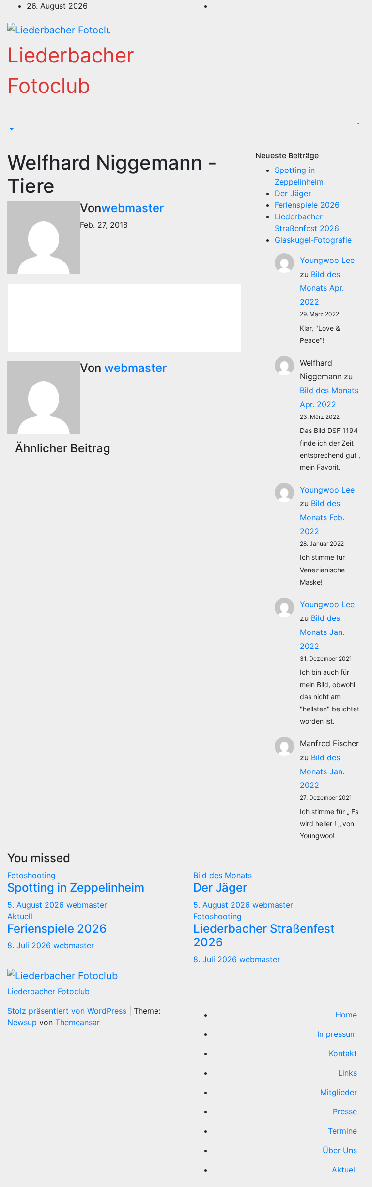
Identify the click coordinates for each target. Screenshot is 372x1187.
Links (347, 1073)
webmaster (132, 208)
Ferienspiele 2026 (307, 205)
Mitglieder (338, 1092)
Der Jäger (293, 193)
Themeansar (77, 1022)
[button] (11, 130)
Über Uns (340, 1150)
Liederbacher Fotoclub (48, 991)
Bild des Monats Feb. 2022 (322, 517)
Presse (345, 1111)
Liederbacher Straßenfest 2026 (264, 936)
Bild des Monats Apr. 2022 (322, 288)
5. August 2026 (36, 905)
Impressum (337, 1034)
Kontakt (343, 1053)
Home (346, 1014)
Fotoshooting (31, 875)
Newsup (22, 1022)
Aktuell (19, 916)
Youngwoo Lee (327, 260)
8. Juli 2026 (30, 945)
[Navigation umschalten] (14, 121)
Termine (342, 1131)
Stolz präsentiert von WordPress (68, 1011)
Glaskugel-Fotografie (313, 240)
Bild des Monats (222, 875)
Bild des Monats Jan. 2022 (322, 632)
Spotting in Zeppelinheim (75, 887)
